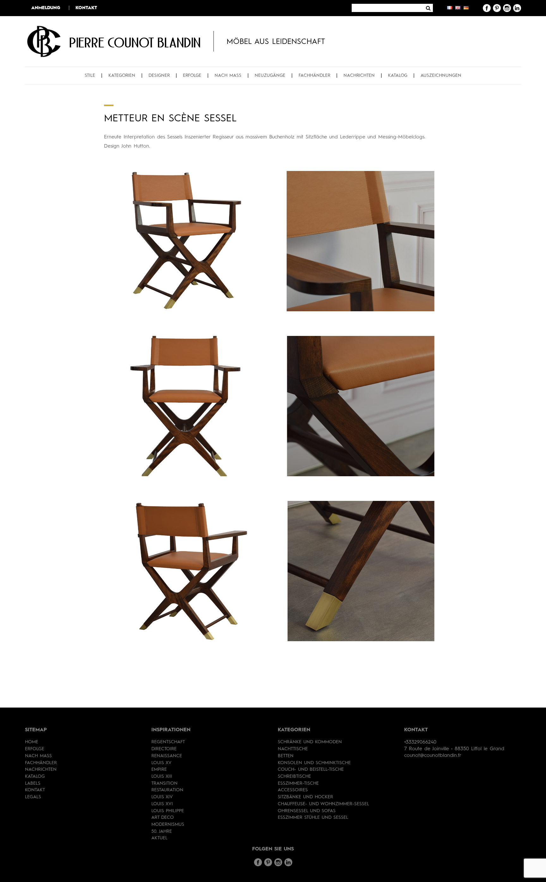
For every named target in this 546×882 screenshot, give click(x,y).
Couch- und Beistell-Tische (311, 769)
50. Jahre (161, 831)
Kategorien (121, 75)
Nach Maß (228, 75)
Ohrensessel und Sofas (307, 811)
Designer (159, 75)
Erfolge (192, 75)
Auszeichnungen (441, 75)
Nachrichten (359, 75)
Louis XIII (161, 776)
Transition (164, 783)
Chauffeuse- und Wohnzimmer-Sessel (323, 804)
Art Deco (162, 817)
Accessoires (293, 790)
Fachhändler (314, 75)
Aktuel (159, 838)
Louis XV (161, 763)
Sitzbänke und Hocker (305, 797)
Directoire (164, 749)
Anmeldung (45, 8)
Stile (90, 75)
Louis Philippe (167, 811)
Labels (32, 783)
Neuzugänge (270, 75)
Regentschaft (168, 742)
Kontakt (86, 8)
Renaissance (166, 756)
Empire (159, 769)
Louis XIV (162, 797)
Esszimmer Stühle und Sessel (313, 817)
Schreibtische (294, 776)
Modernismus (167, 824)
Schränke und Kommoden (310, 742)
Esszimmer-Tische (298, 783)
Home (31, 742)
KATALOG (397, 75)
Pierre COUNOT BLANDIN (135, 42)
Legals (33, 797)
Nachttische (293, 749)
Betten (286, 756)
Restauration (167, 790)
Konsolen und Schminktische (314, 763)
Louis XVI (162, 804)
